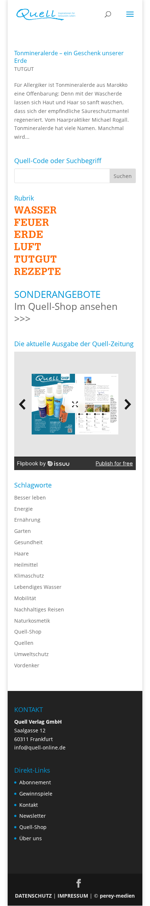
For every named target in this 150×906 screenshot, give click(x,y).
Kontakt (28, 804)
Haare (21, 553)
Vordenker (26, 665)
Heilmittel (26, 564)
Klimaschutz (29, 575)
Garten (22, 530)
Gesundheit (28, 542)
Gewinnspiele (35, 793)
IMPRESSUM (73, 895)
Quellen (23, 642)
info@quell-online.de (40, 747)
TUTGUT (24, 68)
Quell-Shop (28, 631)
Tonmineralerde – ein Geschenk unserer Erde (69, 57)
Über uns (30, 838)
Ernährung (27, 519)
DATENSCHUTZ (33, 895)
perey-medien (117, 895)
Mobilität (25, 598)
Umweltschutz (31, 654)
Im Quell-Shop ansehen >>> (66, 312)
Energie (23, 508)
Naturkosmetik (32, 620)
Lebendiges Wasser (38, 586)
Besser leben (30, 497)
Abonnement (35, 782)
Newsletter (32, 815)
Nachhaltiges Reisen (39, 609)
